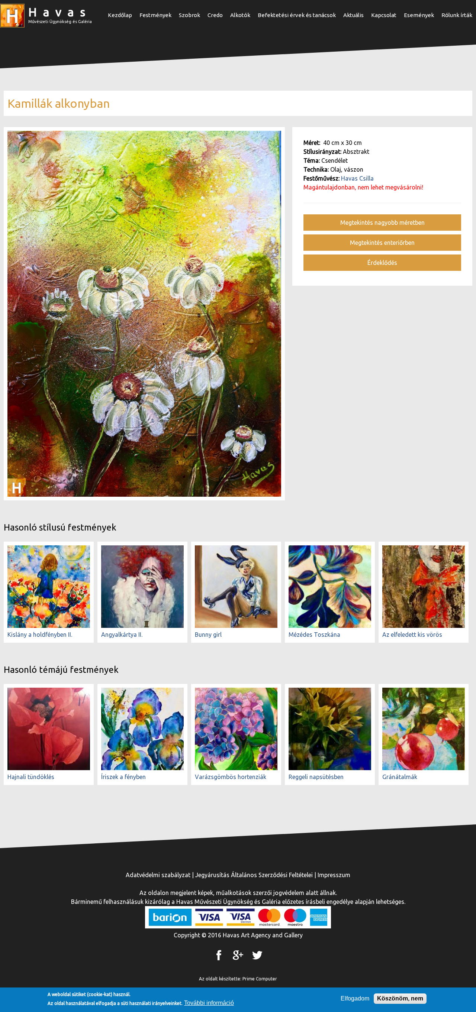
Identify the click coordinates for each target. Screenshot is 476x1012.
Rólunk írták (456, 15)
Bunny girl (208, 634)
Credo (215, 15)
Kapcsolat (383, 15)
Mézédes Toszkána (314, 634)
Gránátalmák (399, 776)
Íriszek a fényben (123, 776)
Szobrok (189, 15)
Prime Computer (259, 978)
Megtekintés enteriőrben (382, 242)
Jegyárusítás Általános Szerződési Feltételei (254, 875)
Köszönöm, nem (400, 998)
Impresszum (334, 875)
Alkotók (240, 15)
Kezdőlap (120, 15)
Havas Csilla (357, 178)
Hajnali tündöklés (30, 776)
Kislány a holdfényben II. (39, 634)
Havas (59, 12)
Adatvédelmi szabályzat (158, 875)
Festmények (155, 15)
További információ (209, 1003)
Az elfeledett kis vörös (412, 634)
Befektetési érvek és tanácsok (297, 15)
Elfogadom (355, 998)
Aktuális (353, 15)
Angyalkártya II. (121, 634)
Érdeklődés (382, 262)
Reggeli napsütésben (316, 776)
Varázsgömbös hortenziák (230, 776)
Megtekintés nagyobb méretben (382, 222)
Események (419, 15)
